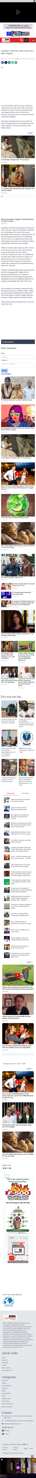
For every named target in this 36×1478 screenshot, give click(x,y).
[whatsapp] (12, 62)
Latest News (11, 793)
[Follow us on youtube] (10, 1168)
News (3, 1396)
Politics (4, 1383)
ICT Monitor (6, 1401)
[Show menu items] (26, 40)
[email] (15, 62)
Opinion (4, 1388)
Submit (4, 371)
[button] (34, 1)
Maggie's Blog (6, 1398)
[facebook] (2, 62)
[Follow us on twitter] (6, 1168)
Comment (4, 360)
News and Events (7, 1404)
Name (3, 353)
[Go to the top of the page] (32, 1456)
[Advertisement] (18, 1279)
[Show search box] (21, 40)
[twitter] (5, 62)
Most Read (25, 793)
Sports (4, 1391)
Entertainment (6, 1385)
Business (5, 1380)
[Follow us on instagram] (8, 1168)
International (6, 1393)
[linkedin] (9, 62)
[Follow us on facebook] (3, 1168)
